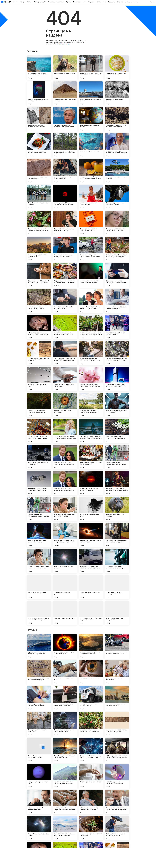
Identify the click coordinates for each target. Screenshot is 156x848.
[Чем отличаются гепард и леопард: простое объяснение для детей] (117, 587)
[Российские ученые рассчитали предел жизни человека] (65, 802)
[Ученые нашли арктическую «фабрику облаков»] (117, 613)
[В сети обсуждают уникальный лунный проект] (39, 457)
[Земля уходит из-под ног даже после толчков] (91, 587)
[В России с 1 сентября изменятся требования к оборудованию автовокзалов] (117, 535)
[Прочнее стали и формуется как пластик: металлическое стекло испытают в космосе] (117, 353)
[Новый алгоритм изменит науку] (117, 665)
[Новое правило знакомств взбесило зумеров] (91, 197)
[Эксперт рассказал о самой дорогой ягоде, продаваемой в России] (39, 223)
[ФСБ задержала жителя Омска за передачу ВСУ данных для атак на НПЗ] (117, 802)
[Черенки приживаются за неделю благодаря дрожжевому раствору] (91, 327)
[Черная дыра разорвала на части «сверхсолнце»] (91, 535)
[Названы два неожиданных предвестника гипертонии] (39, 750)
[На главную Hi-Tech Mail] (7, 2)
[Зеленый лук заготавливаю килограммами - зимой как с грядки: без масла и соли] (117, 431)
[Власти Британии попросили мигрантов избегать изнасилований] (117, 750)
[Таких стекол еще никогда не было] (39, 379)
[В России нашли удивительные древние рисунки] (39, 171)
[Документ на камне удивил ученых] (117, 93)
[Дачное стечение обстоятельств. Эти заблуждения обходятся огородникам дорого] (117, 249)
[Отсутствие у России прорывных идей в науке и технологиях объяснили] (91, 802)
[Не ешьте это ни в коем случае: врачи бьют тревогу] (117, 67)
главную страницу (63, 44)
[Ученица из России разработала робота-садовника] (91, 639)
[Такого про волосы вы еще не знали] (91, 509)
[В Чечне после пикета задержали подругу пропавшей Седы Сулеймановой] (117, 223)
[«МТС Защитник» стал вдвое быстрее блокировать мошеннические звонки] (39, 535)
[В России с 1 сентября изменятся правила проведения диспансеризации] (117, 301)
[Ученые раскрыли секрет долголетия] (117, 724)
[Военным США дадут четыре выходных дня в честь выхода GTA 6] (117, 483)
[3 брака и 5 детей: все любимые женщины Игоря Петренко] (91, 301)
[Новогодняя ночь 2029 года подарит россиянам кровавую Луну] (65, 197)
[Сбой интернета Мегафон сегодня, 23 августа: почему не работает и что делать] (117, 275)
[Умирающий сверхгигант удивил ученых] (91, 93)
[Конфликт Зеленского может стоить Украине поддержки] (91, 275)
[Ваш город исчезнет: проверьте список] (91, 119)
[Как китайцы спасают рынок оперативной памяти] (39, 587)
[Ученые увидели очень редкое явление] (65, 561)
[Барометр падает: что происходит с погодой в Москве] (117, 457)
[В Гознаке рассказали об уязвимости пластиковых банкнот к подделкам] (65, 587)
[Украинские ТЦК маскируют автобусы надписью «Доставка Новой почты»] (91, 561)
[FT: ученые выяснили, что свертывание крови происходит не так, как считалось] (117, 145)
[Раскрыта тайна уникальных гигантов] (117, 509)
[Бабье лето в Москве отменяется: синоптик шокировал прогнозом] (91, 67)
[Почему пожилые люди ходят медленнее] (39, 776)
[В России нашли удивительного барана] (65, 724)
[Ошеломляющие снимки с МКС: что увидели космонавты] (39, 93)
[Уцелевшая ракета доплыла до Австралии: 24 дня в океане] (39, 698)
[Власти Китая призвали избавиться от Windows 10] (39, 802)
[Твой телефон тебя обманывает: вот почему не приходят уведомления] (65, 509)
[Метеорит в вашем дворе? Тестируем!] (65, 405)
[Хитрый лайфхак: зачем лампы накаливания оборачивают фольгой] (39, 483)
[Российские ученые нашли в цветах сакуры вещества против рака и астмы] (91, 379)
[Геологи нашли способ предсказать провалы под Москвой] (39, 301)
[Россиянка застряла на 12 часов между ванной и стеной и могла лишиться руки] (65, 535)
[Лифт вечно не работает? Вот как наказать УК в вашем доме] (39, 613)
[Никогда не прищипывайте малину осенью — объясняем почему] (91, 776)
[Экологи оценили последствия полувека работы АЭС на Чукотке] (65, 145)
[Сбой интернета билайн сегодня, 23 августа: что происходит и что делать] (65, 353)
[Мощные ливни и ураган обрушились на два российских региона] (91, 249)
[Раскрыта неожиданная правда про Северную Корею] (65, 776)
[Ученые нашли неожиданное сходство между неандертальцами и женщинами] (65, 171)
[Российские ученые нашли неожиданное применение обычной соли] (117, 828)
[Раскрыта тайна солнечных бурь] (65, 613)
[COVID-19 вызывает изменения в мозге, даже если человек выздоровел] (39, 561)
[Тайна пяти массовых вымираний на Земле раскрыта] (65, 698)
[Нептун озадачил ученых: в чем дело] (39, 828)
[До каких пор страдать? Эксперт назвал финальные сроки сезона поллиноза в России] (65, 431)
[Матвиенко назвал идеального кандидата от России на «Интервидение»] (65, 249)
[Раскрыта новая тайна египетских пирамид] (65, 93)
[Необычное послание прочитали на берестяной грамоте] (117, 776)
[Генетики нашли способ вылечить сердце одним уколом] (91, 613)
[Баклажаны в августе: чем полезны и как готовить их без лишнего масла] (39, 145)
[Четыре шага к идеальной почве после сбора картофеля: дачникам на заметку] (117, 119)
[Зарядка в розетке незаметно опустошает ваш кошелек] (65, 750)
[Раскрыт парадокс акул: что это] (91, 145)
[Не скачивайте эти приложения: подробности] (65, 379)
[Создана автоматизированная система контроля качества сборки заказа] (39, 431)
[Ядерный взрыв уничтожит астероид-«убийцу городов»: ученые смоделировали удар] (117, 639)
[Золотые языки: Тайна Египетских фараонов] (39, 353)
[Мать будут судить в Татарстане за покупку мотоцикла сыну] (117, 698)
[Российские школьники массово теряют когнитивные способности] (91, 431)
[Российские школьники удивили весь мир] (39, 197)
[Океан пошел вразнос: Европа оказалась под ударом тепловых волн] (39, 67)
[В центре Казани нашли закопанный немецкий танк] (39, 119)
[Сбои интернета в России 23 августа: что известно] (65, 301)
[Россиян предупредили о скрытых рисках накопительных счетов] (39, 639)
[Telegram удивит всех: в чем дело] (91, 828)
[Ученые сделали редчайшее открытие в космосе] (91, 483)
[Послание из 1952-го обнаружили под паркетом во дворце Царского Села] (39, 724)
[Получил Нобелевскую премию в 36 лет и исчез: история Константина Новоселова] (65, 223)
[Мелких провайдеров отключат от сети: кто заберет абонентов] (39, 665)
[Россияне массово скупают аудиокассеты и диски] (91, 223)
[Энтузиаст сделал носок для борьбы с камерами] (117, 197)
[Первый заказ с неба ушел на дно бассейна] (117, 171)
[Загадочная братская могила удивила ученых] (39, 249)
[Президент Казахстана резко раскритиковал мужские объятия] (65, 119)
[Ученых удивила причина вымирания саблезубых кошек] (91, 405)
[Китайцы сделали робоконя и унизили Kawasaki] (117, 327)
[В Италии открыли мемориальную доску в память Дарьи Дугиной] (91, 665)
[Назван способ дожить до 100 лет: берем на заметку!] (91, 457)
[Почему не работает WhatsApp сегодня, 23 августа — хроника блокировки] (65, 665)
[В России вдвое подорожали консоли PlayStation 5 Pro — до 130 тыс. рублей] (117, 379)
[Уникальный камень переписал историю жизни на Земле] (91, 698)
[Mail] (2, 2)
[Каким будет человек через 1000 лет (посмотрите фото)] (117, 405)
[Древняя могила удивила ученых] (65, 67)
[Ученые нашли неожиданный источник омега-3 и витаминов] (65, 327)
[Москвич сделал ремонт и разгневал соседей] (65, 639)
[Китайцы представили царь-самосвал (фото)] (91, 750)
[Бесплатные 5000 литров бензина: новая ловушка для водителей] (117, 561)
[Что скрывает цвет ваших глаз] (91, 724)
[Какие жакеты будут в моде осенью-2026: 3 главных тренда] (91, 353)
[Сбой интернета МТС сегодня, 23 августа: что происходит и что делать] (39, 275)
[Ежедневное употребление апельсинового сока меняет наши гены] (91, 171)
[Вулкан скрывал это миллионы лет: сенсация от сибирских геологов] (65, 828)
